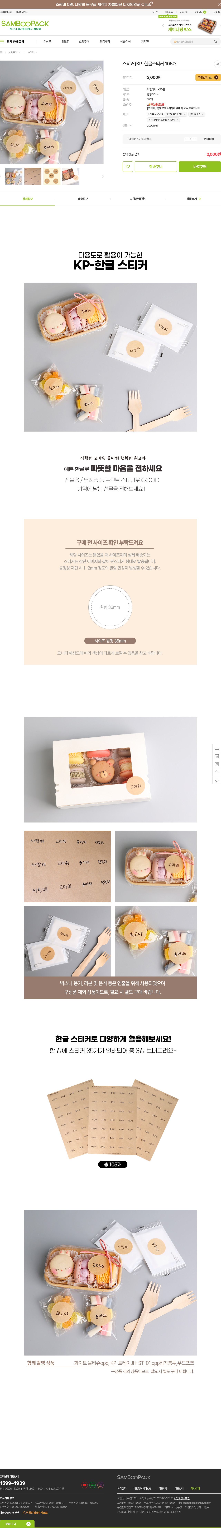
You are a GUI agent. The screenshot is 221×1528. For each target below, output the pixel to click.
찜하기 (128, 166)
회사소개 (195, 1488)
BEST (65, 41)
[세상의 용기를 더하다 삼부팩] (25, 29)
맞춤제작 (105, 41)
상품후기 (193, 199)
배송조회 (184, 12)
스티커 (30, 52)
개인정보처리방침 (142, 1488)
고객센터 (217, 12)
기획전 (145, 41)
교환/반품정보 (138, 199)
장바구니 (200, 12)
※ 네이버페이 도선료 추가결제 (162, 119)
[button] (163, 25)
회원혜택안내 (21, 12)
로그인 (155, 12)
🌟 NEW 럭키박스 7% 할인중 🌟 (188, 41)
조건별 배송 (195, 114)
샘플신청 (125, 41)
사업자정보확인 (182, 1498)
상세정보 (27, 199)
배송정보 (83, 199)
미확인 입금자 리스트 (36, 1512)
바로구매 (199, 166)
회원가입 (169, 12)
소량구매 (84, 41)
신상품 (47, 41)
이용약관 (162, 1488)
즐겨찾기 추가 (6, 12)
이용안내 (179, 1488)
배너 (110, 4)
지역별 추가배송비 (174, 114)
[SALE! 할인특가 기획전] (191, 35)
